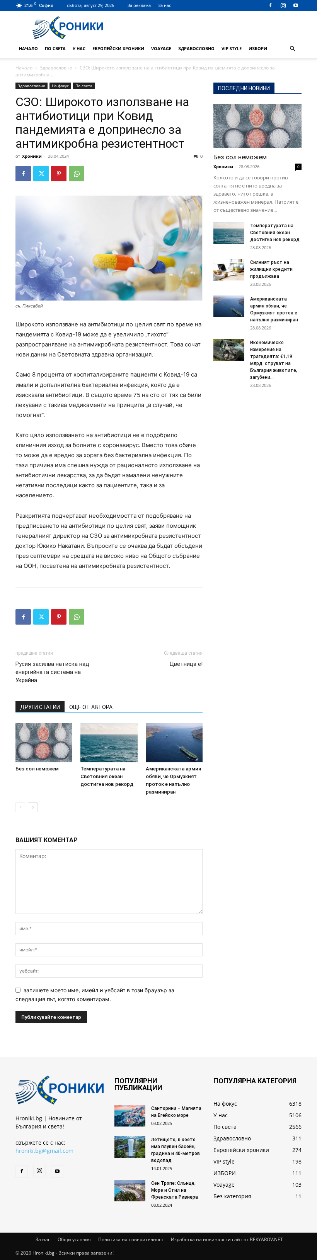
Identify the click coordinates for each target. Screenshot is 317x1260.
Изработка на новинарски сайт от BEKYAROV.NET (227, 1239)
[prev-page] (20, 807)
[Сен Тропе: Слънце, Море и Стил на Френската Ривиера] (129, 1190)
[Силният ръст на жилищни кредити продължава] (228, 269)
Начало (28, 48)
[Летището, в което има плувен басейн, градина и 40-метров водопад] (129, 1147)
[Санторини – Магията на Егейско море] (129, 1116)
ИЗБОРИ (258, 48)
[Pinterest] (58, 173)
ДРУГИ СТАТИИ (40, 707)
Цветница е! (186, 663)
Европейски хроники (118, 48)
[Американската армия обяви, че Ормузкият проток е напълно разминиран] (174, 742)
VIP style (232, 48)
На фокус (60, 85)
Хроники (32, 156)
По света (55, 48)
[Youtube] (296, 5)
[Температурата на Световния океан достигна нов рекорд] (108, 742)
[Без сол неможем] (43, 742)
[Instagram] (283, 5)
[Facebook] (270, 5)
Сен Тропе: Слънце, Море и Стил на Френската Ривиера (174, 1190)
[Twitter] (41, 173)
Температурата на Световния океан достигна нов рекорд (106, 776)
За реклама (139, 5)
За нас (164, 5)
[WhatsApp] (76, 173)
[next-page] (32, 807)
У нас (79, 48)
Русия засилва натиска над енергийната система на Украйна (52, 672)
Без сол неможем (37, 769)
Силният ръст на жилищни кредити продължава (271, 269)
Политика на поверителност (131, 1239)
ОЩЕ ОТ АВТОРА (90, 707)
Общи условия (74, 1239)
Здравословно (196, 48)
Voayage (161, 48)
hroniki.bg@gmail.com (44, 1150)
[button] (292, 48)
